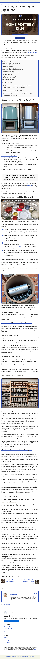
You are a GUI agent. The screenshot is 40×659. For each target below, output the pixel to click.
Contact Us (6, 639)
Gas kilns (29, 185)
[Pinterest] (16, 38)
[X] (20, 38)
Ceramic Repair (7, 630)
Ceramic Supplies (7, 631)
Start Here (6, 637)
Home (2, 4)
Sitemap (5, 644)
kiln (3, 605)
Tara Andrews (13, 594)
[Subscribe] (24, 38)
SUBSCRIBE (11, 620)
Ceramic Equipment (8, 4)
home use (19, 53)
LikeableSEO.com (31, 656)
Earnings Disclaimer (8, 640)
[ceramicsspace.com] (20, 1)
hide (10, 61)
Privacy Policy (7, 642)
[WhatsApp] (22, 38)
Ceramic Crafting (7, 626)
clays (20, 246)
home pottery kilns (32, 52)
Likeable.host (24, 656)
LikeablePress (18, 656)
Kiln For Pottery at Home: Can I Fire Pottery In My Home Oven (27, 581)
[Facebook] (18, 38)
